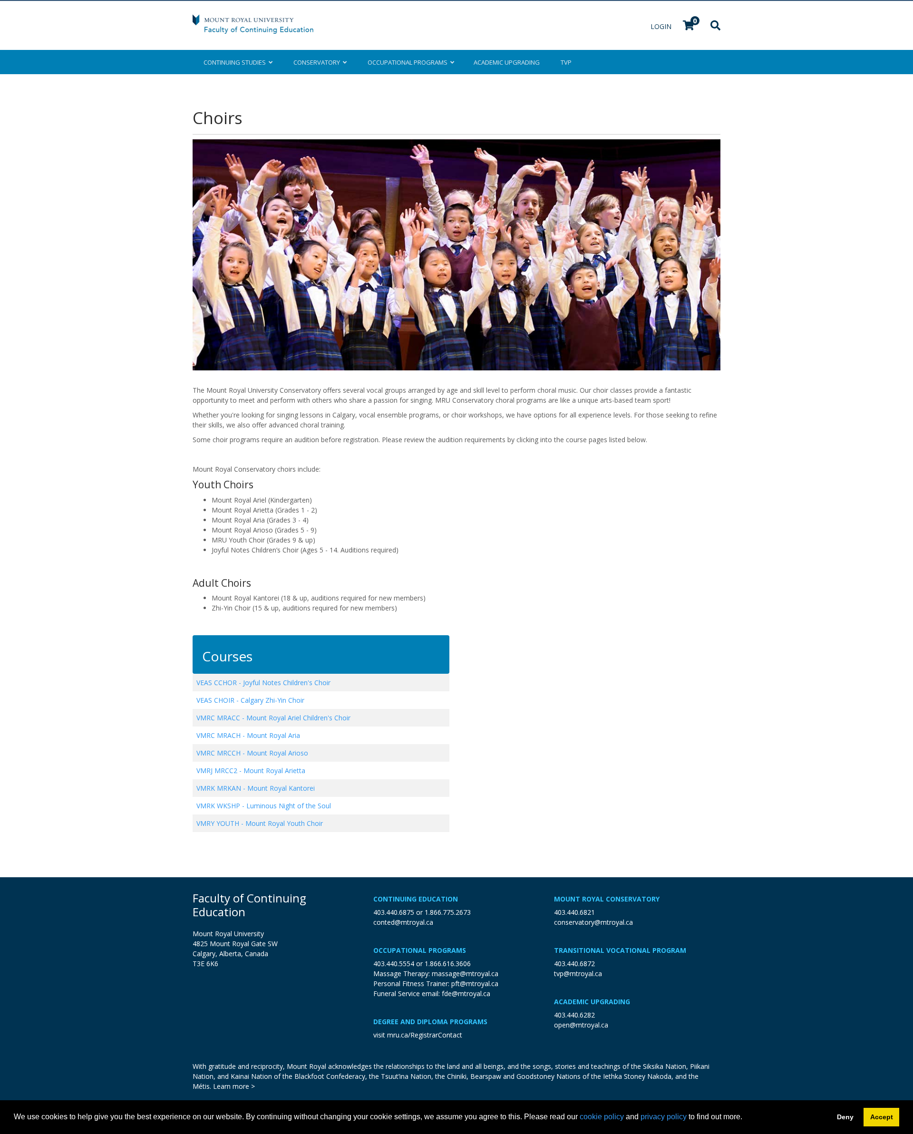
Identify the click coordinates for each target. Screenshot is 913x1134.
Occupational (407, 62)
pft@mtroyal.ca (474, 983)
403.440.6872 (574, 963)
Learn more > (234, 1086)
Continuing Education (415, 898)
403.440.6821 (574, 912)
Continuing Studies (236, 62)
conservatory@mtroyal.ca (593, 922)
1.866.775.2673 (448, 912)
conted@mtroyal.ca (403, 922)
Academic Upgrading (592, 1001)
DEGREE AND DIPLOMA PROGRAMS (430, 1021)
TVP (566, 62)
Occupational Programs (419, 950)
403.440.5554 (393, 963)
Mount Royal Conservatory (607, 898)
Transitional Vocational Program (620, 950)
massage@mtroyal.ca (465, 973)
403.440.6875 (393, 912)
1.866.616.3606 (448, 963)
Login (662, 26)
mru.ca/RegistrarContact (424, 1034)
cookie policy (602, 1117)
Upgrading (507, 62)
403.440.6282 (574, 1014)
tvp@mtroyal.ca (578, 973)
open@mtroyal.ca (581, 1024)
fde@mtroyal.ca (466, 993)
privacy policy (664, 1117)
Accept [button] (881, 1117)
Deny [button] (845, 1117)
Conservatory (318, 62)
